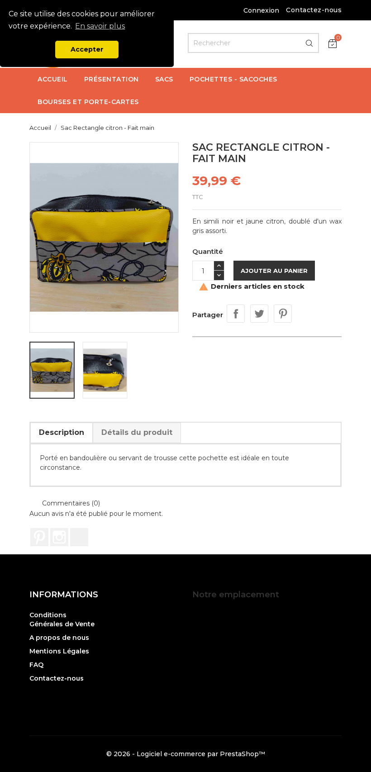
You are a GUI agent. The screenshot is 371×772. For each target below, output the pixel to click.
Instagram (59, 537)
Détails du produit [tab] (136, 432)
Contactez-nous (314, 10)
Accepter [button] (87, 49)
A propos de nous (59, 638)
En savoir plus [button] (100, 26)
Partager (236, 314)
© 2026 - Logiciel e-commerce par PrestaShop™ (185, 754)
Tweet (259, 314)
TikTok (79, 537)
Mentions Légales (59, 651)
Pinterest (283, 314)
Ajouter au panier (274, 270)
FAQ (36, 665)
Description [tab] (61, 432)
